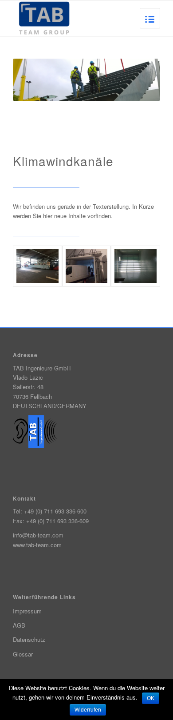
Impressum (27, 611)
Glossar (23, 654)
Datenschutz (29, 639)
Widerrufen (88, 710)
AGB (19, 625)
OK (150, 698)
